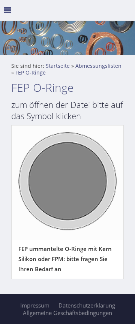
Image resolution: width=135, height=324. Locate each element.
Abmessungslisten (98, 66)
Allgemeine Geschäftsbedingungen (67, 313)
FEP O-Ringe (30, 72)
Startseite (58, 66)
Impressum (35, 305)
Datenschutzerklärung (86, 305)
